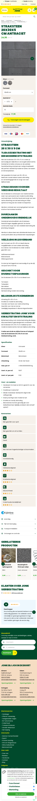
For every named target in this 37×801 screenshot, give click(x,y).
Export (4, 738)
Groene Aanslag (7, 740)
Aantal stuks (7, 106)
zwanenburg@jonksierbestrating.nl (28, 697)
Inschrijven (7, 653)
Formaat (6, 88)
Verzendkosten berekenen (11, 127)
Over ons (24, 4)
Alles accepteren (20, 794)
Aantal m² (6, 98)
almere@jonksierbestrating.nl (9, 680)
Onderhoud (6, 723)
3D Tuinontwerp (7, 721)
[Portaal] (29, 10)
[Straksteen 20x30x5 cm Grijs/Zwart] (5, 83)
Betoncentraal (7, 747)
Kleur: (8, 79)
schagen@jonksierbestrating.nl (9, 697)
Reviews (5, 756)
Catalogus (5, 714)
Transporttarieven (8, 725)
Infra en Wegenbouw (9, 743)
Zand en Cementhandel (10, 736)
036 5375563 (5, 677)
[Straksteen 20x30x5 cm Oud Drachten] (10, 83)
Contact (33, 4)
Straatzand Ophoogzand (7, 566)
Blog (3, 762)
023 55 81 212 (24, 695)
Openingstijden (7, 683)
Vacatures (5, 758)
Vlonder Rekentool (8, 728)
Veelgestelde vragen (9, 719)
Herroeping (6, 730)
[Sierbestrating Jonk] (17, 10)
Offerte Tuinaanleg (8, 716)
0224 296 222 (5, 695)
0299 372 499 (24, 677)
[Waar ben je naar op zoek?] (34, 16)
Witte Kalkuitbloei (8, 745)
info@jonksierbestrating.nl (28, 680)
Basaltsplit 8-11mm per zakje (23, 566)
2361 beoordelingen (17, 593)
